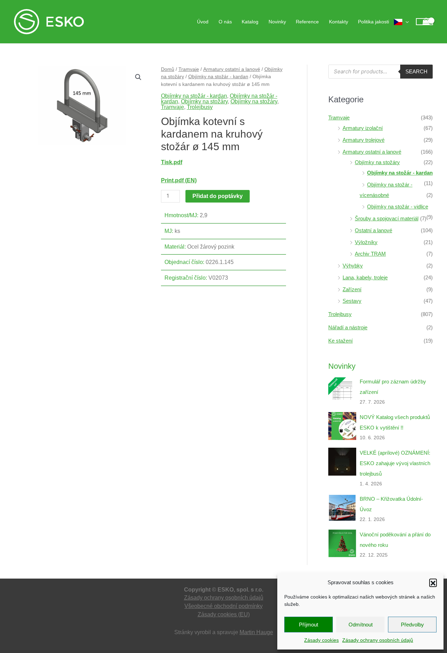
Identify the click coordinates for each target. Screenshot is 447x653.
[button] (433, 582)
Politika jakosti (373, 21)
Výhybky (353, 266)
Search (416, 71)
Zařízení (352, 289)
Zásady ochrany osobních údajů (377, 640)
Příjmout (308, 625)
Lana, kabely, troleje (365, 277)
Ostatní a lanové (373, 230)
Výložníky (366, 242)
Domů (167, 69)
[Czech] (401, 21)
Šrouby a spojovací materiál (386, 218)
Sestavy (352, 301)
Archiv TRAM (370, 254)
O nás (225, 21)
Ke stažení (340, 341)
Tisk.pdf (171, 162)
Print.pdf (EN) (179, 180)
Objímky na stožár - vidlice (397, 207)
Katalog (250, 21)
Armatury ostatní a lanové (231, 69)
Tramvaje (188, 69)
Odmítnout (361, 625)
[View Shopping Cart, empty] (424, 21)
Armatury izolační (363, 128)
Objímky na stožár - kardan (218, 76)
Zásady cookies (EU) (224, 614)
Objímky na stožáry (204, 101)
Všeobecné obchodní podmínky (223, 606)
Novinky (277, 21)
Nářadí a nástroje (347, 327)
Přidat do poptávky (217, 196)
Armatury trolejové (363, 140)
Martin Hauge (256, 632)
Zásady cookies (321, 640)
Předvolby (412, 625)
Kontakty (338, 21)
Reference (307, 21)
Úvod (202, 21)
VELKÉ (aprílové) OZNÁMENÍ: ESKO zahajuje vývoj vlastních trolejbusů (395, 463)
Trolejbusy (200, 107)
